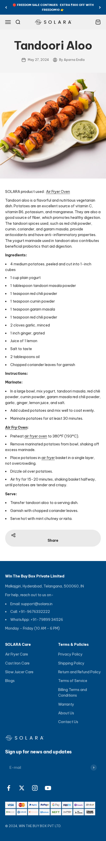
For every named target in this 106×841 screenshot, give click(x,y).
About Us (66, 713)
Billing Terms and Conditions (72, 692)
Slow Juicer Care (19, 672)
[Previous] (6, 7)
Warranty (66, 704)
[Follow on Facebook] (8, 787)
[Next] (100, 7)
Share (53, 540)
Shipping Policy (71, 663)
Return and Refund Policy (79, 672)
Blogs (10, 680)
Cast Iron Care (17, 663)
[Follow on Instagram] (34, 787)
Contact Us (68, 721)
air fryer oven (35, 436)
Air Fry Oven (16, 427)
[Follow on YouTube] (48, 787)
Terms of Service (72, 680)
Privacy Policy (70, 654)
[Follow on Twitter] (21, 787)
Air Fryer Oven (58, 191)
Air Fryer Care (16, 654)
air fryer (48, 457)
